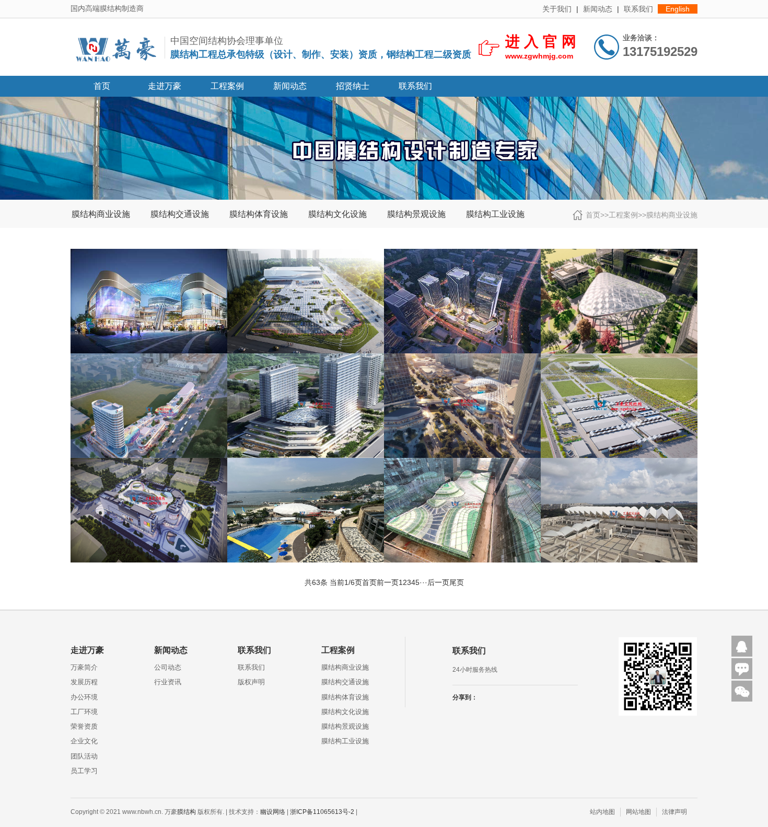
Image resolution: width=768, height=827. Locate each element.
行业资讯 (167, 682)
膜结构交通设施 (179, 214)
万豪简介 (84, 667)
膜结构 (186, 811)
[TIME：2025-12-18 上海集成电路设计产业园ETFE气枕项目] (462, 253)
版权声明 (251, 682)
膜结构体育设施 (258, 214)
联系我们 (638, 9)
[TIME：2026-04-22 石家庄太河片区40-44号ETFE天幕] (149, 253)
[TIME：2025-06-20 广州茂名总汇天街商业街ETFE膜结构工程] (149, 357)
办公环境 (84, 697)
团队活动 (84, 756)
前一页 (388, 582)
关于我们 (557, 9)
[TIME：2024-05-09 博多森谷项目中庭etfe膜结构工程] (462, 462)
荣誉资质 (84, 726)
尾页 (456, 582)
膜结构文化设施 (337, 214)
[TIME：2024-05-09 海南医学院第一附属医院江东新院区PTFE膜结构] (619, 462)
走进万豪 (164, 86)
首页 (102, 86)
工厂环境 (84, 712)
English (678, 9)
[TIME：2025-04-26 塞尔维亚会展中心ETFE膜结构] (619, 357)
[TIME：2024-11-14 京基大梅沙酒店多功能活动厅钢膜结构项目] (305, 462)
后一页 (438, 582)
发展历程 (84, 682)
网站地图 (638, 811)
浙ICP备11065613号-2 (322, 811)
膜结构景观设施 (416, 214)
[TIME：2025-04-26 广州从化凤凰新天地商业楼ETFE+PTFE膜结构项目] (149, 462)
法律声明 (674, 811)
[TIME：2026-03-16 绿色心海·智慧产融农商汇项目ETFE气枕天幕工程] (305, 253)
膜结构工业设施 (495, 214)
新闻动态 (597, 9)
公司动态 (167, 667)
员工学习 (84, 771)
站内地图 (602, 811)
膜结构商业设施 (101, 214)
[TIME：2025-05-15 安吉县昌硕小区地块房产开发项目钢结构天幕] (305, 357)
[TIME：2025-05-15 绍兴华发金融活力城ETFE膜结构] (462, 357)
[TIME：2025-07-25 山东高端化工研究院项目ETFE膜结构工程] (619, 253)
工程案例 (227, 86)
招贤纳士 (352, 86)
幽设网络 (272, 811)
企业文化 (84, 741)
